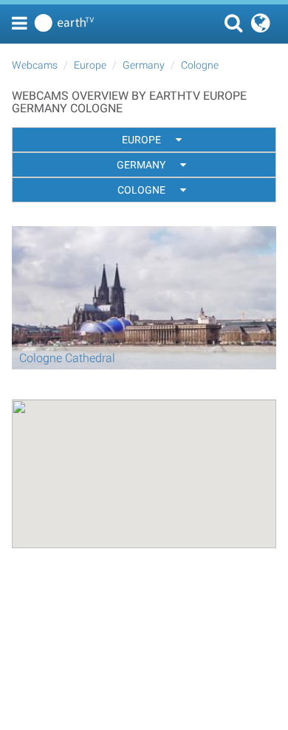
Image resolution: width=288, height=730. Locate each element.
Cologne (200, 65)
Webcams (35, 65)
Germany (144, 65)
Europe (90, 65)
